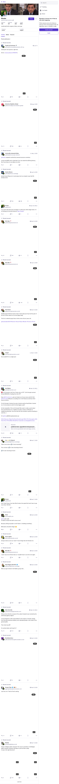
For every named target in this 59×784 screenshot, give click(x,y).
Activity (3, 34)
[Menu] (36, 19)
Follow (31, 18)
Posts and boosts (5, 39)
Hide (24, 55)
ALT (24, 93)
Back (4, 1)
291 (9, 23)
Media (7, 34)
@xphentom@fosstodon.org (7, 20)
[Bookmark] (28, 97)
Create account (48, 29)
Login (48, 33)
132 (2, 23)
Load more (19, 781)
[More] (36, 97)
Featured (12, 34)
